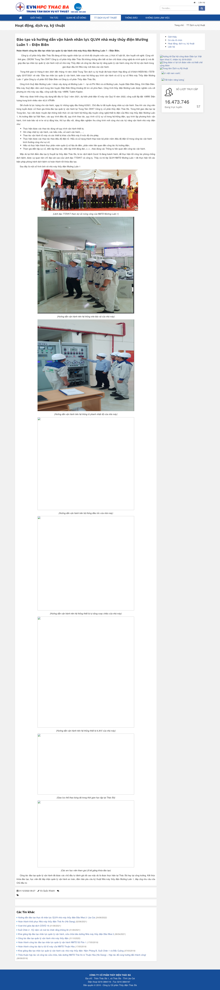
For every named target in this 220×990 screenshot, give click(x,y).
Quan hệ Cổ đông (76, 17)
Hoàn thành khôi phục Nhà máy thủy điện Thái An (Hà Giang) (52, 921)
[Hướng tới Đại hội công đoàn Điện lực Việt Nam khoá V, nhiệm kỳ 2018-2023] (182, 58)
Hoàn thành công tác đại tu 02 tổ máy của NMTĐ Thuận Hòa (51, 946)
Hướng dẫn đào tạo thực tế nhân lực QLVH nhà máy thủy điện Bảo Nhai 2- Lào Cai (62, 917)
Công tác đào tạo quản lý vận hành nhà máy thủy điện (48, 938)
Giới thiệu (36, 17)
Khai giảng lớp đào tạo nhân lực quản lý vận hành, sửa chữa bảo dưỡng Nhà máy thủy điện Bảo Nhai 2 (71, 934)
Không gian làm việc (158, 17)
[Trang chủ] (194, 2)
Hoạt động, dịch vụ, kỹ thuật (40, 25)
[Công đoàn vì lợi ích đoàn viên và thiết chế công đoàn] (182, 64)
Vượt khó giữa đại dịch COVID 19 (39, 925)
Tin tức (54, 17)
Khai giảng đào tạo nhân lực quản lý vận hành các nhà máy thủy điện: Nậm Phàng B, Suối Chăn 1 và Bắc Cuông (76, 950)
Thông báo (131, 17)
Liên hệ (201, 2)
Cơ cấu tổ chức (175, 40)
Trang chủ (179, 25)
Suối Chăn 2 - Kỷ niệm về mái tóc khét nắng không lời (48, 929)
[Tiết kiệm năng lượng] (173, 79)
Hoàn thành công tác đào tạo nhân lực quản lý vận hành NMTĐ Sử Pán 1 (57, 942)
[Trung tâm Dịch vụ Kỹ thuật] (182, 68)
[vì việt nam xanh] (171, 72)
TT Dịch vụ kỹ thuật (105, 17)
